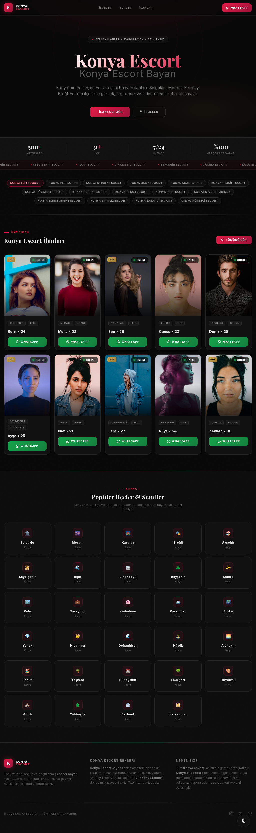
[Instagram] (232, 813)
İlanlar (146, 7)
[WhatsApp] (250, 813)
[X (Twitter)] (240, 813)
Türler (126, 7)
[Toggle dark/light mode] (244, 821)
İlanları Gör (111, 112)
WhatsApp (239, 7)
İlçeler (105, 7)
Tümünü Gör (236, 239)
